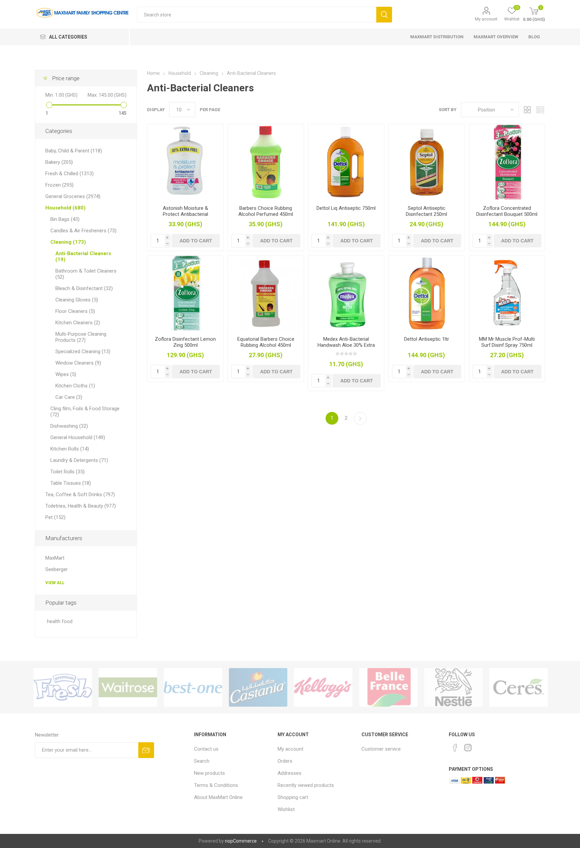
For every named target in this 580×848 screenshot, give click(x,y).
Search (384, 14)
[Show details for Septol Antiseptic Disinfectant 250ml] (427, 162)
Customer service (381, 749)
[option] (62, 687)
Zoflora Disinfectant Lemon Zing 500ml (185, 342)
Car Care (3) (68, 397)
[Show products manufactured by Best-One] (193, 687)
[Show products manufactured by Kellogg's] (323, 687)
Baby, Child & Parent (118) (73, 151)
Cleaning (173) (68, 242)
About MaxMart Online (218, 797)
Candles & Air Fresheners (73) (83, 231)
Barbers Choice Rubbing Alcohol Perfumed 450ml (265, 211)
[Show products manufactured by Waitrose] (128, 687)
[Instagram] (468, 747)
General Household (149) (77, 437)
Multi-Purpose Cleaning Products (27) (80, 337)
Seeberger (56, 569)
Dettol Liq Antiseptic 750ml (346, 208)
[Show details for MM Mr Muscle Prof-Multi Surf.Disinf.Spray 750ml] (507, 293)
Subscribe (146, 750)
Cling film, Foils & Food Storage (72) (84, 412)
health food (59, 621)
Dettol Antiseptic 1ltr (426, 339)
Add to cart (196, 240)
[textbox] (256, 14)
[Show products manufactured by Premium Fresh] (63, 687)
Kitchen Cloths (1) (75, 386)
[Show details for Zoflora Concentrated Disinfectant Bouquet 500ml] (507, 162)
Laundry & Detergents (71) (79, 460)
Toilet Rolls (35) (67, 472)
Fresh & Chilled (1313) (69, 174)
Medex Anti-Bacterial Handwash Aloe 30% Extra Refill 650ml (346, 345)
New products (209, 773)
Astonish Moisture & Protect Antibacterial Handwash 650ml (185, 214)
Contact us (206, 749)
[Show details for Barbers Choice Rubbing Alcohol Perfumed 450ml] (266, 162)
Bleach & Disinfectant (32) (84, 288)
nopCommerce (241, 841)
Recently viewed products (306, 785)
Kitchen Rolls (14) (69, 449)
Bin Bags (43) (65, 219)
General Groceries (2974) (72, 196)
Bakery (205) (59, 162)
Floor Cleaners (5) (75, 311)
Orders (285, 761)
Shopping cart (293, 797)
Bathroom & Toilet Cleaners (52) (85, 274)
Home (153, 73)
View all (54, 582)
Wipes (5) (65, 374)
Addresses (289, 773)
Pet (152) (55, 517)
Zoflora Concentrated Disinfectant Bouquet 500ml (506, 211)
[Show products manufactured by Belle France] (388, 687)
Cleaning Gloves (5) (76, 300)
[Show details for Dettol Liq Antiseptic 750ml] (346, 162)
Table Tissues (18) (70, 483)
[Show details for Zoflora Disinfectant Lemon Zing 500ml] (185, 293)
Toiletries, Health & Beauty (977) (80, 506)
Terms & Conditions (216, 785)
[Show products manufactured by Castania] (258, 687)
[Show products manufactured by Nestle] (453, 687)
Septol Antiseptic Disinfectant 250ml (426, 211)
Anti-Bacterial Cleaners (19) (83, 256)
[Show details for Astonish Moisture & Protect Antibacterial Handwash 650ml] (185, 162)
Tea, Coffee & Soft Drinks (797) (80, 494)
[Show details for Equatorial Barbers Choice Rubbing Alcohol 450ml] (266, 293)
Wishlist (286, 809)
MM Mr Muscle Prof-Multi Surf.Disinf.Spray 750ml (507, 342)
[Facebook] (455, 747)
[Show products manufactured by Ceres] (518, 687)
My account (486, 18)
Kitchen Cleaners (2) (77, 323)
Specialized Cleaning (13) (82, 351)
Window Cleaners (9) (78, 363)
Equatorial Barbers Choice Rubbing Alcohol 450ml (265, 342)
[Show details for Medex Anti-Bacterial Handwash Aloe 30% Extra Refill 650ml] (346, 293)
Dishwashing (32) (69, 426)
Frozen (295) (59, 185)
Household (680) (65, 208)
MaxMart (54, 558)
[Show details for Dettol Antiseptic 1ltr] (427, 293)
